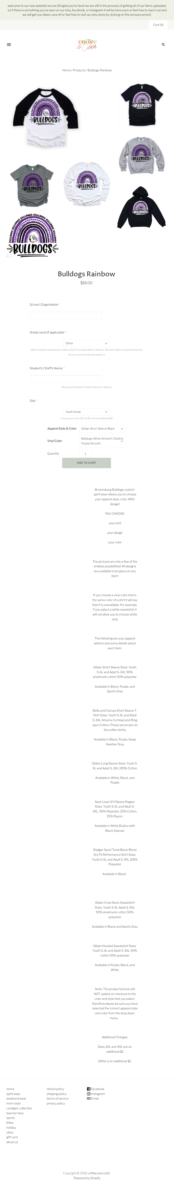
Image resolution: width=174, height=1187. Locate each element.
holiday (11, 1127)
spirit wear (13, 1094)
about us (12, 1142)
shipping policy (56, 1094)
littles (10, 1122)
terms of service (58, 1098)
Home (66, 70)
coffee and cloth (99, 1173)
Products (79, 70)
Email (94, 1098)
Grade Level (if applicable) (47, 332)
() (158, 25)
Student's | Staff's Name (46, 368)
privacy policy (56, 1103)
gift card (12, 1137)
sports (10, 1118)
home (10, 1089)
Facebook (97, 1089)
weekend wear (16, 1098)
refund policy (55, 1089)
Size (32, 400)
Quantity (53, 453)
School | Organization (44, 304)
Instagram (97, 1094)
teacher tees (15, 1113)
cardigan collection (19, 1108)
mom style (13, 1103)
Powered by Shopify (87, 1178)
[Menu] (8, 44)
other (10, 1132)
